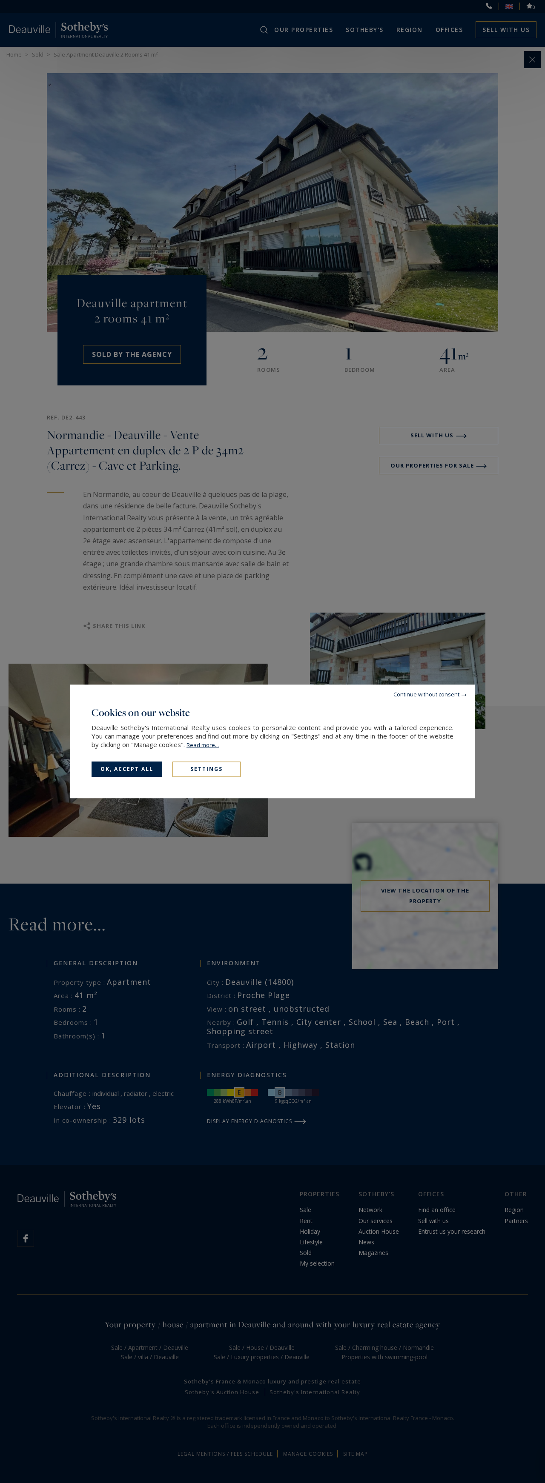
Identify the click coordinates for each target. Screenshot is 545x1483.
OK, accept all (126, 769)
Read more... (202, 745)
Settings (206, 769)
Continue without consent (426, 694)
